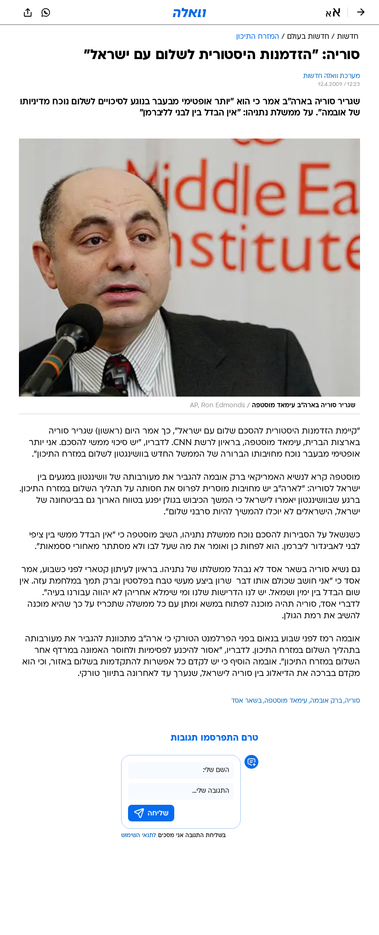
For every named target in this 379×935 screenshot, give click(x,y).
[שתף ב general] (28, 12)
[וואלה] (189, 12)
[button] (333, 12)
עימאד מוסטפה (285, 701)
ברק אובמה (326, 701)
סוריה (352, 701)
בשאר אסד (246, 701)
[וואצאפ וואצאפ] (45, 12)
